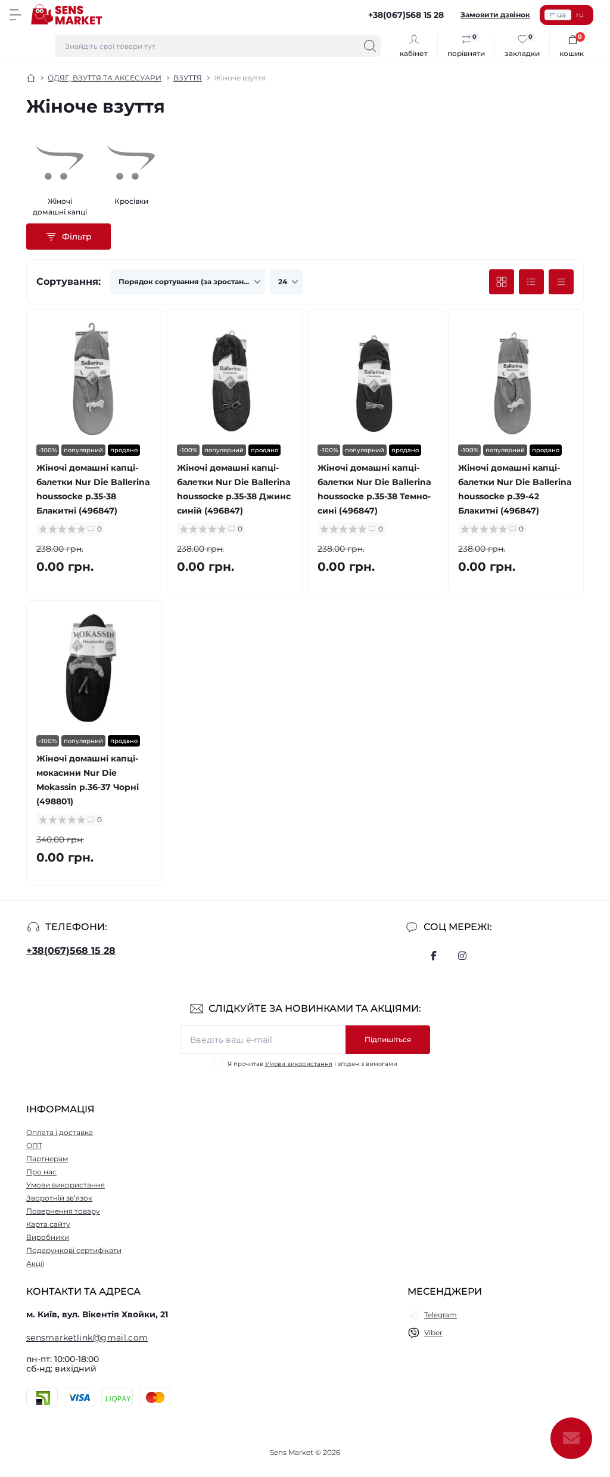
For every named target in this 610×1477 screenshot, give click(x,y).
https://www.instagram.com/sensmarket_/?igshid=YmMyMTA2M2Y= (462, 956)
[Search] (370, 46)
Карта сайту (48, 1224)
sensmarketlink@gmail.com (87, 1337)
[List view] (531, 281)
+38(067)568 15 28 (71, 950)
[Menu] (15, 15)
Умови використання (298, 1064)
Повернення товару (63, 1211)
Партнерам (47, 1158)
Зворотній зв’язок (59, 1197)
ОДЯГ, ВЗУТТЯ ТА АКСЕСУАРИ (104, 77)
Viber (433, 1332)
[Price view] (561, 281)
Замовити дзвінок (495, 14)
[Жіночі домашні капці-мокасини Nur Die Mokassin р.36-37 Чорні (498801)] (94, 668)
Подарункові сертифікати (74, 1250)
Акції (35, 1263)
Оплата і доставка (59, 1132)
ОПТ (34, 1145)
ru (580, 14)
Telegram (440, 1314)
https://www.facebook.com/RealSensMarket (434, 956)
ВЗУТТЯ (187, 77)
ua (561, 14)
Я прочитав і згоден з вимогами (312, 1064)
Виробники (47, 1237)
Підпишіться (388, 1039)
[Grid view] (501, 281)
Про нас (41, 1171)
